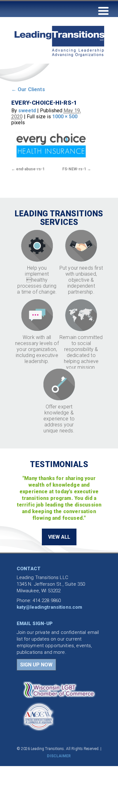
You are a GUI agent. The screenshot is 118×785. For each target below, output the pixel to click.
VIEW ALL (59, 537)
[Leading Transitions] (50, 69)
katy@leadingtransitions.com (49, 607)
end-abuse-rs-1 (30, 169)
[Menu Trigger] (103, 10)
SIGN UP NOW (36, 665)
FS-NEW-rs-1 (74, 169)
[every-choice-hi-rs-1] (51, 145)
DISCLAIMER (59, 756)
